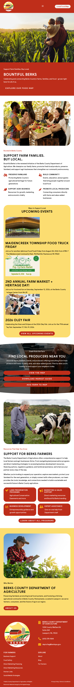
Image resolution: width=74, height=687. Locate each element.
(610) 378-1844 (48, 639)
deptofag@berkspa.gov (51, 644)
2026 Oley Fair (17, 320)
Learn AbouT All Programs (37, 521)
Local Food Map (63, 6)
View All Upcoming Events (37, 333)
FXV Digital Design (25, 684)
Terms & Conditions (65, 681)
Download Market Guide (37, 379)
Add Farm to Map (37, 385)
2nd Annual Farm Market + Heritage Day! (29, 283)
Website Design (13, 684)
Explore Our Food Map (19, 88)
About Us (11, 608)
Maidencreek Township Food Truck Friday (37, 245)
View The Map (37, 373)
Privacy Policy (55, 681)
